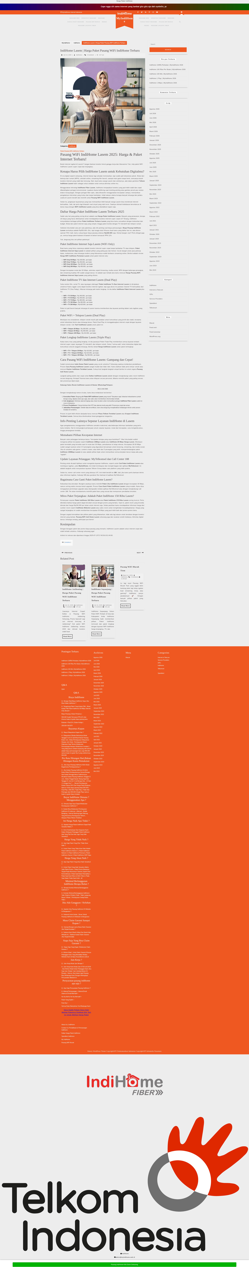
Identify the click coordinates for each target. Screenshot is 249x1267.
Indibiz (104, 22)
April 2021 (153, 225)
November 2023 (155, 189)
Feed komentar (154, 332)
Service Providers (156, 299)
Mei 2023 (152, 194)
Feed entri (153, 327)
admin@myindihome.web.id (125, 1257)
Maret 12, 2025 (127, 575)
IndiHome (101, 18)
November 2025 (155, 149)
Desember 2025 (155, 145)
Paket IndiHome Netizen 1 (69, 851)
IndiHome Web (74, 18)
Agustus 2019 (154, 261)
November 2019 (155, 248)
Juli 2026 (152, 113)
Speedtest (153, 303)
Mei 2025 (152, 171)
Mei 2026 (152, 122)
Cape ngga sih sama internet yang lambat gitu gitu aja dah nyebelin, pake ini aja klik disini (109, 6)
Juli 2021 (152, 221)
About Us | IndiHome (68, 1024)
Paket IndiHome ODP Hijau (82, 855)
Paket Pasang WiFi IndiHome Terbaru (72, 151)
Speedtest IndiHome (88, 18)
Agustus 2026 (154, 109)
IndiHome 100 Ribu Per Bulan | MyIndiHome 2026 (167, 69)
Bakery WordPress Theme (97, 1051)
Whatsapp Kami (85, 1006)
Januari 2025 (154, 180)
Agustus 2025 (154, 158)
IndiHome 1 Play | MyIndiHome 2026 (162, 78)
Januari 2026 (154, 140)
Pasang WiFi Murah (93, 22)
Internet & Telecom (156, 290)
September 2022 (155, 203)
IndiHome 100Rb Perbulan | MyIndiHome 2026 (166, 65)
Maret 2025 (153, 176)
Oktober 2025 (154, 154)
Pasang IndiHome (76, 765)
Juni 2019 (153, 265)
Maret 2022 (153, 212)
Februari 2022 (154, 216)
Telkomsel (153, 308)
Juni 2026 (153, 118)
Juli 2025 (152, 163)
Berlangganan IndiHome (81, 893)
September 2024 (155, 185)
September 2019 (155, 256)
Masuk (151, 323)
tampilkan (67, 542)
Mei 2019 (152, 270)
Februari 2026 (154, 136)
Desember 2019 (155, 243)
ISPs (151, 294)
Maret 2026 (153, 131)
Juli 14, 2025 (67, 55)
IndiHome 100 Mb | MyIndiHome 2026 (163, 74)
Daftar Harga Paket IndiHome (70, 1033)
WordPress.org (154, 336)
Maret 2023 (153, 198)
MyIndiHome (124, 20)
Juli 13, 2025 (69, 605)
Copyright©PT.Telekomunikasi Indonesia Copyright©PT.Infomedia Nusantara (133, 1051)
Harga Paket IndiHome (75, 22)
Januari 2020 (154, 239)
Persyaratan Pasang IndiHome (79, 988)
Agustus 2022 (154, 207)
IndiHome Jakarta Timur (87, 25)
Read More (68, 637)
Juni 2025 (153, 167)
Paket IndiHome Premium (76, 853)
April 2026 (153, 127)
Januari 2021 (154, 230)
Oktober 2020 (154, 234)
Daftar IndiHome (70, 703)
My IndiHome (65, 1039)
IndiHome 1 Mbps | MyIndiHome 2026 (163, 83)
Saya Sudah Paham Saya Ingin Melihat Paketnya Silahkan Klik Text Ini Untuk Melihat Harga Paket (76, 1012)
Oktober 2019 (154, 252)
